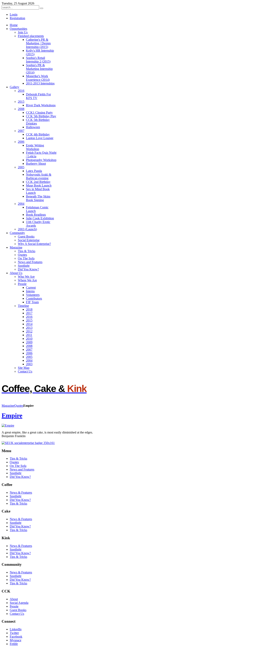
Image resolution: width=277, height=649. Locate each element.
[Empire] (8, 425)
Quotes (18, 405)
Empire (12, 415)
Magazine (8, 405)
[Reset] (41, 8)
